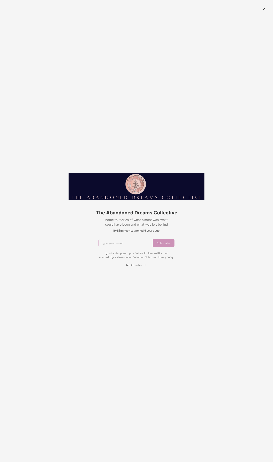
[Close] (264, 9)
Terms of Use (155, 253)
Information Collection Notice (135, 257)
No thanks (133, 265)
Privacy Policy (165, 257)
